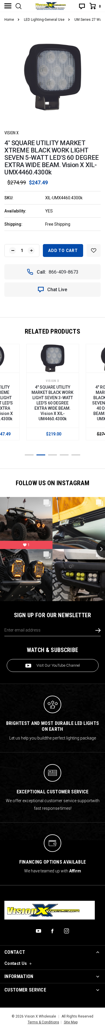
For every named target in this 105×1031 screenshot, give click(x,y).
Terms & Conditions (43, 1022)
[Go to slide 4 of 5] (64, 454)
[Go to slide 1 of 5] (29, 454)
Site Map (71, 1022)
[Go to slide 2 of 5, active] (40, 454)
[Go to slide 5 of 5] (75, 454)
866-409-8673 (63, 272)
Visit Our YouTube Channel (58, 665)
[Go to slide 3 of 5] (52, 454)
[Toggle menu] (7, 6)
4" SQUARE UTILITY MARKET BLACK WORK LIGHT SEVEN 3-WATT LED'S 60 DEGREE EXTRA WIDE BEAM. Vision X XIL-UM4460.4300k (53, 403)
